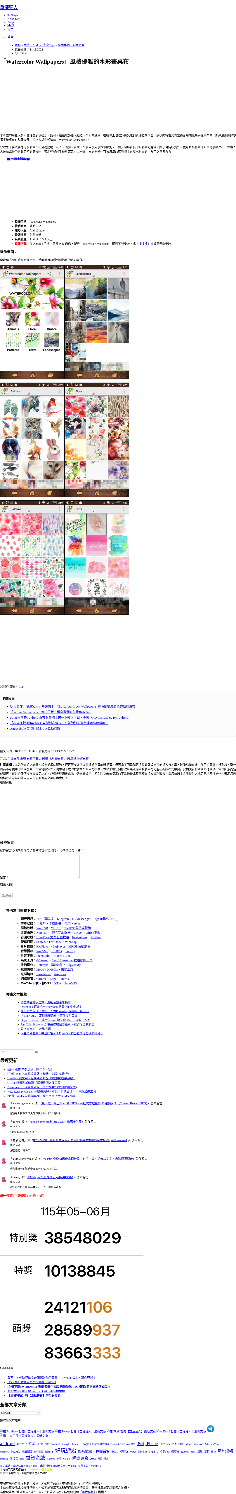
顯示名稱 (6, 884)
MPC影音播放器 (79, 946)
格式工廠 (67, 969)
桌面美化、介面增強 (71, 45)
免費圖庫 (27, 1451)
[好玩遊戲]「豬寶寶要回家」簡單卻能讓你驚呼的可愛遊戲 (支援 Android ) (81, 1140)
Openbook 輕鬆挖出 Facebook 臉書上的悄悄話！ (51, 1006)
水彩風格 (70, 758)
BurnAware (43, 974)
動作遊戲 (38, 1452)
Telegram (63, 919)
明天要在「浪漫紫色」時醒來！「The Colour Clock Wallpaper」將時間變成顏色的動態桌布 (72, 706)
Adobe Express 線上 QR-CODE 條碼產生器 (54, 1121)
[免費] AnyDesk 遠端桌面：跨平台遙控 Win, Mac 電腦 (41, 1096)
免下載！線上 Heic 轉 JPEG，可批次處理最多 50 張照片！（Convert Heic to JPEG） (95, 1103)
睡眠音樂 (51, 1459)
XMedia (52, 969)
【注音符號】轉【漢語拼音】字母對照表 (33, 1395)
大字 (10, 29)
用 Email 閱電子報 (78, 1466)
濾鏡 (213, 1452)
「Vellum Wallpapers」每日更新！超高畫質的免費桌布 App (50, 712)
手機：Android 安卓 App (39, 45)
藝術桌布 (83, 758)
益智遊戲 (35, 1458)
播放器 (175, 1451)
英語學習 (67, 1459)
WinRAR (42, 928)
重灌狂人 (9, 7)
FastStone (55, 942)
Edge (53, 979)
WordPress (95, 1466)
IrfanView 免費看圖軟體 (52, 937)
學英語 (133, 1452)
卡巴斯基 (55, 923)
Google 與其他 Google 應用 (123, 1444)
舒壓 (58, 1459)
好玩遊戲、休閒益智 (94, 1451)
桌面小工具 (203, 1451)
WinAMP (42, 951)
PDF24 (78, 932)
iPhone (151, 1443)
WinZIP (56, 928)
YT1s (57, 983)
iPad (140, 1443)
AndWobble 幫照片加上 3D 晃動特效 (35, 728)
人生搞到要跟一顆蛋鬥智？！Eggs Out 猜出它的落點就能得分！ (62, 1033)
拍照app (164, 1451)
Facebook (56, 1444)
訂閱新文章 (59, 1466)
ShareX (41, 942)
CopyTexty (73, 965)
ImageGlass (79, 937)
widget (188, 1444)
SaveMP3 (71, 983)
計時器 (93, 1459)
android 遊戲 (25, 1444)
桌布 (23, 758)
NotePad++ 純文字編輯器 (53, 932)
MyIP (10, 25)
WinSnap (71, 942)
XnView (96, 937)
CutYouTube (62, 955)
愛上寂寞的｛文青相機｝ (37, 1028)
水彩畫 (43, 758)
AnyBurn (60, 974)
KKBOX (56, 951)
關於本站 (5, 1466)
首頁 (10, 37)
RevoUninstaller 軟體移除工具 (72, 960)
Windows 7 (199, 1444)
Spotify (70, 951)
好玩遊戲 (66, 1451)
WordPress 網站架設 (10, 1452)
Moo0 (40, 969)
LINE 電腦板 (44, 919)
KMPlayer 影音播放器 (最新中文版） (50, 1177)
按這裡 (143, 243)
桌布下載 (33, 758)
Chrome (41, 979)
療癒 (22, 1459)
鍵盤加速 (57, 965)
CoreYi (23, 53)
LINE (162, 1444)
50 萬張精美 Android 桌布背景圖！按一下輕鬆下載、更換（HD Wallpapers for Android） (70, 717)
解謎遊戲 (80, 1458)
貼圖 (100, 1459)
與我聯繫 (88, 1492)
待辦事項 (142, 1452)
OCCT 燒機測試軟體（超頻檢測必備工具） (35, 1082)
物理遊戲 (4, 1459)
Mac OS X (171, 1444)
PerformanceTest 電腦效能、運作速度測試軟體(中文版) (42, 1087)
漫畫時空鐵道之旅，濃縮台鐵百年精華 (46, 1002)
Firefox (64, 979)
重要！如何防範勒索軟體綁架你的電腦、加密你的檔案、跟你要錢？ (51, 1377)
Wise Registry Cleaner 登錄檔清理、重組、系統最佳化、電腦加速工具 (51, 1091)
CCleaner (42, 960)
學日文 (115, 1451)
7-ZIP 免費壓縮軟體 (77, 928)
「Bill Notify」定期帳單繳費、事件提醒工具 (49, 1015)
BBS (47, 1444)
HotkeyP (42, 965)
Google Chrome (70, 1444)
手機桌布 (13, 758)
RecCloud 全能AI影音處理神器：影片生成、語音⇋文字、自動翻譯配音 (86, 1158)
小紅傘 (41, 923)
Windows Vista (212, 1444)
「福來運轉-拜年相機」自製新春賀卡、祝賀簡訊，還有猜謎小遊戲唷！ (59, 723)
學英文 (124, 1451)
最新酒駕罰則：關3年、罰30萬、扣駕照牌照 (36, 1391)
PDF (181, 1444)
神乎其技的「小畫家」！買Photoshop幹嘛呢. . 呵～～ (55, 1011)
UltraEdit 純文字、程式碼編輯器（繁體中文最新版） (41, 1078)
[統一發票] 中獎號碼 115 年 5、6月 (29, 1069)
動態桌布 (49, 1452)
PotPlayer (13, 15)
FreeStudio (43, 955)
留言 (4, 877)
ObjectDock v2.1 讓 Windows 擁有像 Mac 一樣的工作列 (55, 1020)
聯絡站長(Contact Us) (25, 1466)
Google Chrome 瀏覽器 (95, 1444)
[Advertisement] (110, 95)
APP (40, 1444)
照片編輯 (225, 1451)
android (7, 1443)
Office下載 (93, 932)
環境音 (14, 1458)
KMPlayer (13, 18)
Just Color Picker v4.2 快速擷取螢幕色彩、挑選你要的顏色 (57, 1024)
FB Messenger (81, 919)
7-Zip (10, 22)
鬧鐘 (106, 1459)
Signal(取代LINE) (105, 919)
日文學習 (185, 1452)
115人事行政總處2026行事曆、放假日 (31, 1382)
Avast (77, 923)
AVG (68, 923)
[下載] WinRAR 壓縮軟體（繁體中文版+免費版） (39, 1073)
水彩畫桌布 (56, 758)
